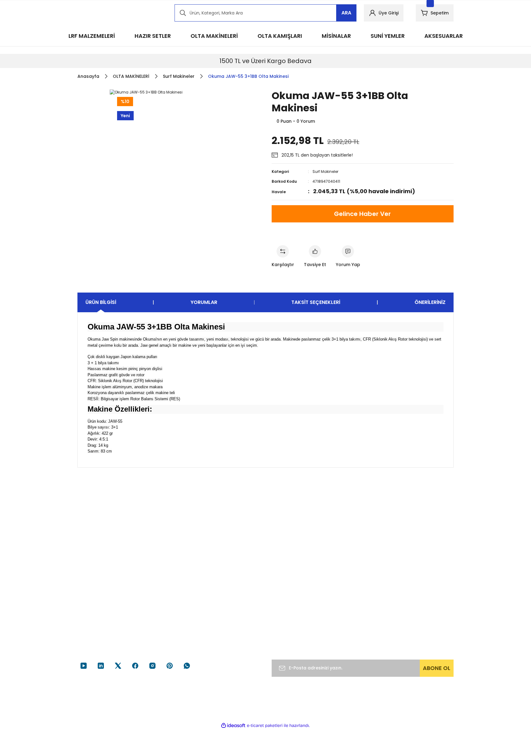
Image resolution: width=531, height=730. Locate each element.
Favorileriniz (348, 618)
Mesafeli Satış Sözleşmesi (286, 598)
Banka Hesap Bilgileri (228, 606)
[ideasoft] (233, 725)
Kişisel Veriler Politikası (294, 636)
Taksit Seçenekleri (315, 302)
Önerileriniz (430, 302)
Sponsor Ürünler (418, 595)
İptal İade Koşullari (291, 625)
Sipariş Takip (349, 606)
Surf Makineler (325, 171)
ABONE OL (436, 668)
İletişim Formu (222, 618)
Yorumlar (204, 302)
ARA (346, 12)
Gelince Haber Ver (362, 213)
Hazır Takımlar (416, 606)
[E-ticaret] (265, 725)
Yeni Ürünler (414, 630)
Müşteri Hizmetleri (226, 595)
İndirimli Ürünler (417, 618)
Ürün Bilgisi (100, 302)
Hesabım (345, 595)
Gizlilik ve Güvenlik (291, 613)
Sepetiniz (346, 630)
